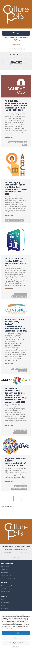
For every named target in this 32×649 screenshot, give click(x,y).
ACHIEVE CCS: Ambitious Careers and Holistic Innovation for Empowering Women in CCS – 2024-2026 (16, 105)
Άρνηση (16, 638)
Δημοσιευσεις (22, 294)
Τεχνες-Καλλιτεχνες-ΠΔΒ (15, 142)
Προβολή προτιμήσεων (16, 643)
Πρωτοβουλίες (5, 602)
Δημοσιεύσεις (5, 608)
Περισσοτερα (9, 137)
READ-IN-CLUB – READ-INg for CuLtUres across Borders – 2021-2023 (16, 262)
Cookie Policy (15, 646)
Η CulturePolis (5, 566)
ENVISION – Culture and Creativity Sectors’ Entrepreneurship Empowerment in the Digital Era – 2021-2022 (16, 325)
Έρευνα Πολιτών (5, 591)
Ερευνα (24, 144)
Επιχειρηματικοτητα (20, 368)
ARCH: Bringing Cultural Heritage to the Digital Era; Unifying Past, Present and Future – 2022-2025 (16, 188)
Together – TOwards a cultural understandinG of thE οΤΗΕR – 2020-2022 (15, 462)
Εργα (25, 142)
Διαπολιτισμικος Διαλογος (19, 488)
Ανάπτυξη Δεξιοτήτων (7, 589)
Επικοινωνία (4, 572)
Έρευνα (3, 605)
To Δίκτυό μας (5, 569)
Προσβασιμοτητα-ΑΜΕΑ (20, 433)
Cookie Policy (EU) (6, 575)
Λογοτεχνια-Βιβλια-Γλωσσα (19, 296)
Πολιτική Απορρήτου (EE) (8, 578)
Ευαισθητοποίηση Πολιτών (8, 586)
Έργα (2, 599)
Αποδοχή (16, 633)
